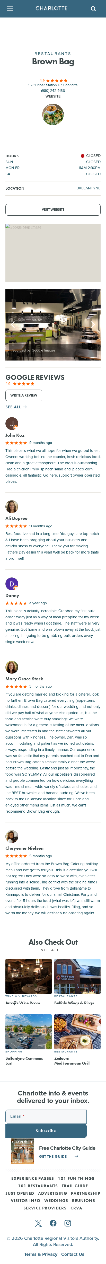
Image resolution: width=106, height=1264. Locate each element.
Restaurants (66, 996)
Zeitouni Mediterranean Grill (71, 1061)
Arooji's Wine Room (22, 1003)
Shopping (13, 1052)
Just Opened (20, 1194)
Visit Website (53, 209)
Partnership (85, 1194)
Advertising (52, 1194)
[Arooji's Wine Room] (28, 976)
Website (53, 96)
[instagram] (67, 1224)
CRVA (76, 1208)
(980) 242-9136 (53, 90)
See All (51, 950)
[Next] (92, 324)
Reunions (83, 1201)
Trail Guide (75, 1186)
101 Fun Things (76, 1179)
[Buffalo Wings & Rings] (77, 976)
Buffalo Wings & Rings (74, 1003)
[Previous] (13, 324)
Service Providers (45, 1208)
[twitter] (38, 1224)
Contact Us (72, 1254)
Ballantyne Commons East (24, 1061)
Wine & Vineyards (21, 996)
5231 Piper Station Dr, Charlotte (53, 85)
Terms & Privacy (41, 1254)
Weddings (56, 1201)
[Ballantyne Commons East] (28, 1031)
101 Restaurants (38, 1186)
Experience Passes (32, 1179)
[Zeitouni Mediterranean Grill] (77, 1031)
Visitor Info (25, 1201)
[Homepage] (51, 8)
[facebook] (53, 1224)
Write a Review (23, 395)
